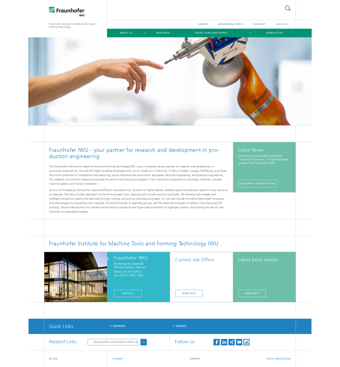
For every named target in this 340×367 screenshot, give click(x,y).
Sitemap (117, 358)
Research (162, 32)
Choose (143, 342)
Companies (119, 325)
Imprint (195, 358)
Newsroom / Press (230, 24)
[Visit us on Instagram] (246, 342)
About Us (126, 32)
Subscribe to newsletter (257, 183)
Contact (259, 24)
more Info (189, 293)
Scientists (181, 325)
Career (203, 24)
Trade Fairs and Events (211, 32)
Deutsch (282, 24)
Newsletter (274, 32)
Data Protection (279, 358)
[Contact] (77, 277)
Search (288, 8)
